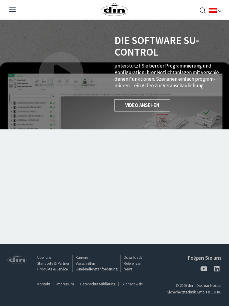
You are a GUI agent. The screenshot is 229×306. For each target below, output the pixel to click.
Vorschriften (85, 263)
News (128, 269)
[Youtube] (204, 269)
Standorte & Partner (53, 263)
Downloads (133, 257)
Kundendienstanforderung (96, 269)
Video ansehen (142, 105)
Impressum (65, 284)
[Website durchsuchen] (203, 11)
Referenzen (132, 263)
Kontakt (43, 284)
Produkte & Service (52, 269)
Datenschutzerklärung (97, 284)
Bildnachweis (132, 284)
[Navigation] (12, 10)
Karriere (82, 257)
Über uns (44, 257)
